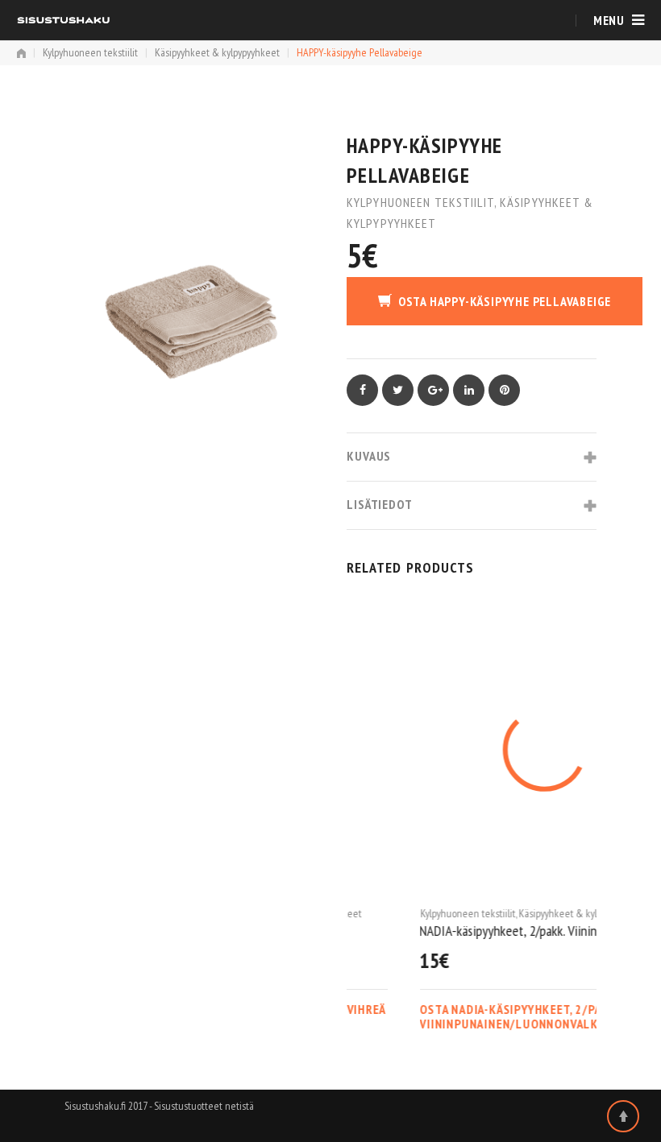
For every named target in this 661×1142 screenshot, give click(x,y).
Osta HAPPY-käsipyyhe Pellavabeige (504, 301)
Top (623, 1116)
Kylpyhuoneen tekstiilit (90, 52)
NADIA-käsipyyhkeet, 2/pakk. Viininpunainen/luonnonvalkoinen (472, 930)
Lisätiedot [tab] (380, 504)
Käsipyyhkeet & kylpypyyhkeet (217, 52)
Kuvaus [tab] (369, 456)
